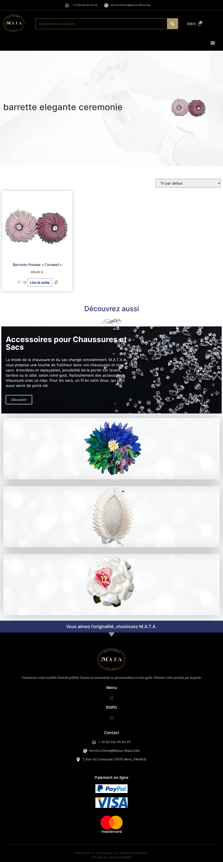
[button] (212, 42)
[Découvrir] (111, 448)
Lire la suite (40, 282)
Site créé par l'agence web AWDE (111, 857)
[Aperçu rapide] (25, 282)
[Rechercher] (172, 23)
